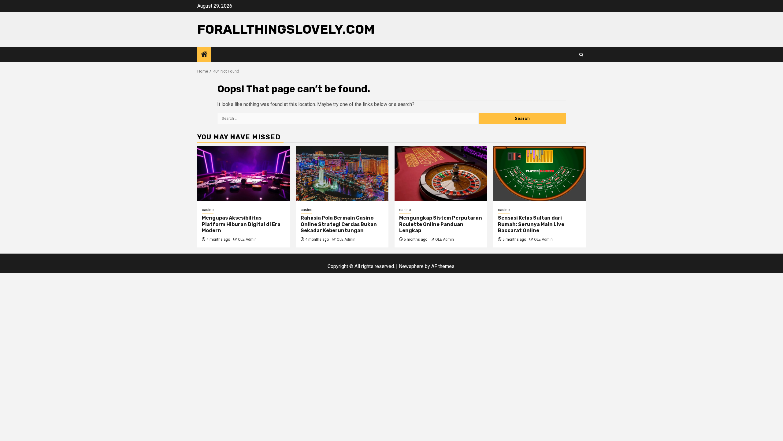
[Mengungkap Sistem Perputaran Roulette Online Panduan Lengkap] (441, 173)
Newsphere (411, 266)
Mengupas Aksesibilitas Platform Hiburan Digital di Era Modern (241, 224)
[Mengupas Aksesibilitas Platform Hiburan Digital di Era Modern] (243, 173)
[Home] (204, 55)
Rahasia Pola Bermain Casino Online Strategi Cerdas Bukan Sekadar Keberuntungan (339, 224)
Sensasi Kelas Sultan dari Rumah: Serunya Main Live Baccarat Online (531, 224)
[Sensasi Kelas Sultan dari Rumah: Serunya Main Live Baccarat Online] (539, 173)
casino (207, 210)
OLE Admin (247, 239)
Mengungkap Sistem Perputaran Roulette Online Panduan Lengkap (440, 224)
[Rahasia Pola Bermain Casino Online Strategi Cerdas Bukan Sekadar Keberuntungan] (342, 173)
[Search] (581, 55)
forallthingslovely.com (286, 29)
